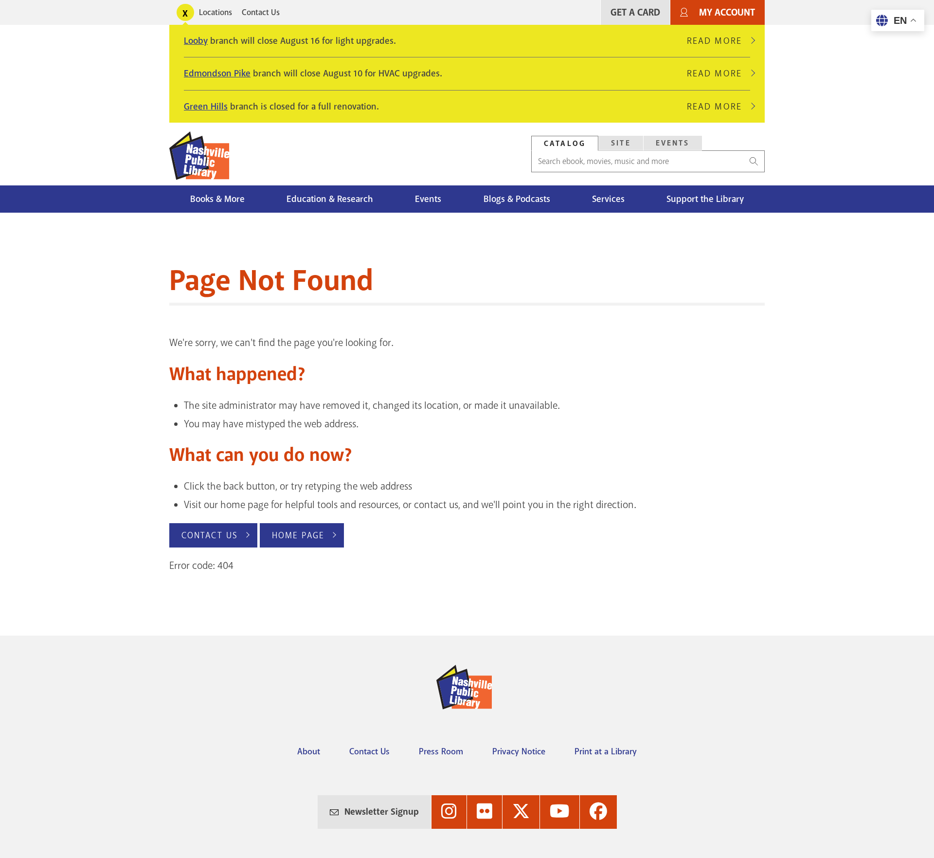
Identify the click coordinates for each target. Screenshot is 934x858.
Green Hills (206, 106)
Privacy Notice (518, 751)
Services (608, 199)
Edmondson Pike (217, 73)
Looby (196, 41)
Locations (215, 12)
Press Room (441, 751)
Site (621, 143)
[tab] (564, 143)
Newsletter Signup (381, 812)
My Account (727, 12)
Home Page (298, 535)
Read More (718, 41)
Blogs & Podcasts (517, 199)
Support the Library (705, 199)
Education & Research (330, 199)
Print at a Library (606, 751)
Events (673, 143)
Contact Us (261, 12)
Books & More (217, 199)
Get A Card (635, 12)
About (308, 751)
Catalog (565, 143)
